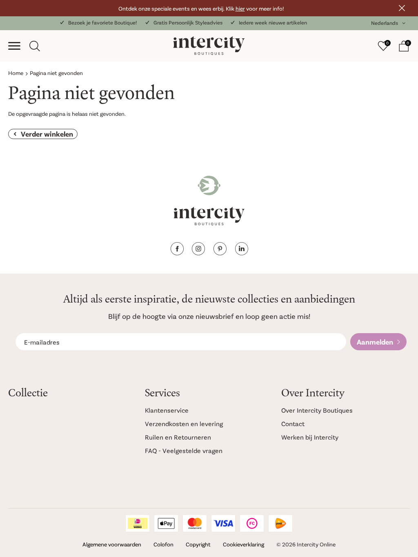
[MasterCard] (194, 523)
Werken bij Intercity (309, 437)
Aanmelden (375, 341)
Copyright (198, 544)
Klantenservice (167, 410)
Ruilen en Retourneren (178, 437)
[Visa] (223, 523)
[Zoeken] (35, 46)
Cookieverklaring (243, 544)
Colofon (163, 544)
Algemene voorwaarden (111, 544)
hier (240, 8)
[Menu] (14, 46)
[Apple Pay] (166, 523)
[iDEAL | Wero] (137, 523)
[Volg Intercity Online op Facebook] (177, 252)
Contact (293, 423)
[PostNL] (280, 523)
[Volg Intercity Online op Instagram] (198, 252)
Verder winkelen (47, 133)
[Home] (209, 45)
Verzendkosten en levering (184, 423)
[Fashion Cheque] (252, 523)
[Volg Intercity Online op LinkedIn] (241, 252)
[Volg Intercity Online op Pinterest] (220, 252)
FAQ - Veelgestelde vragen (183, 450)
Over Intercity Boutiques (317, 410)
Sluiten (402, 8)
